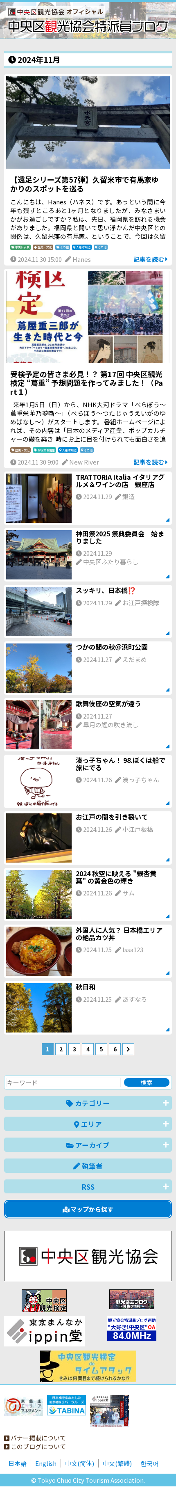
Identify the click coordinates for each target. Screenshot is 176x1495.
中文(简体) (79, 1463)
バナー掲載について (37, 1437)
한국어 (149, 1463)
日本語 (17, 1463)
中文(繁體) (117, 1463)
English (45, 1463)
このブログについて (37, 1446)
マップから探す (91, 1209)
